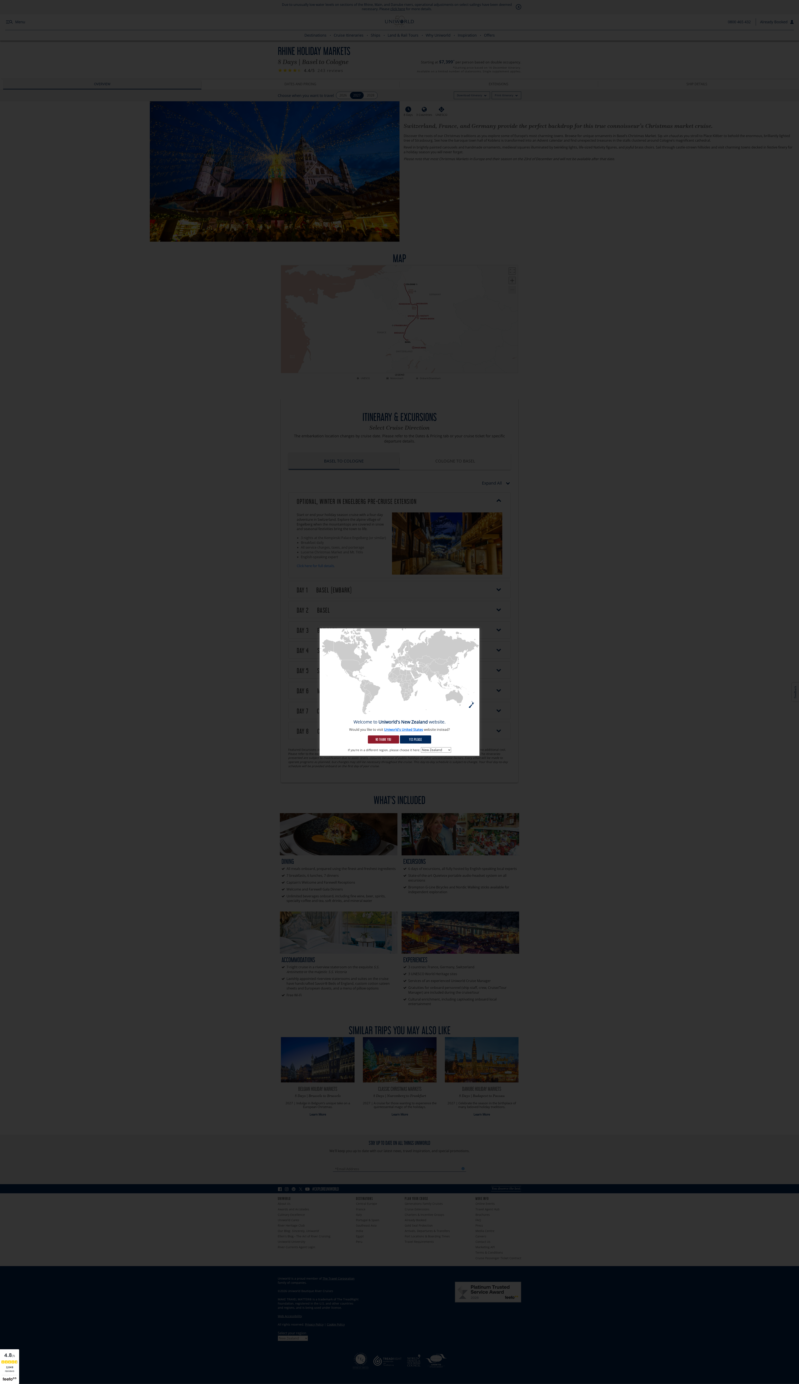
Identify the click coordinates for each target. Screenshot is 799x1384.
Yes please (415, 739)
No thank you (384, 739)
